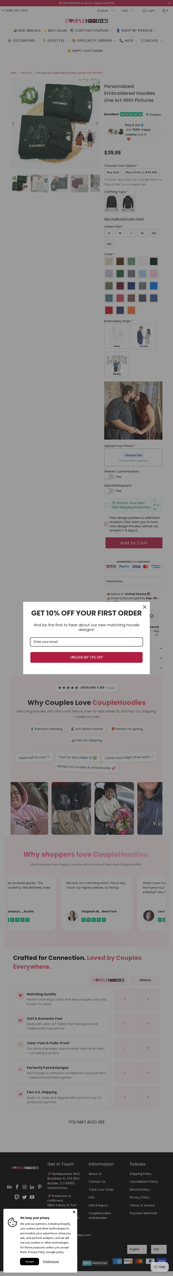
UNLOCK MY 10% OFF (86, 657)
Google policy (55, 1252)
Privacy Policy (36, 1252)
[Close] (145, 607)
